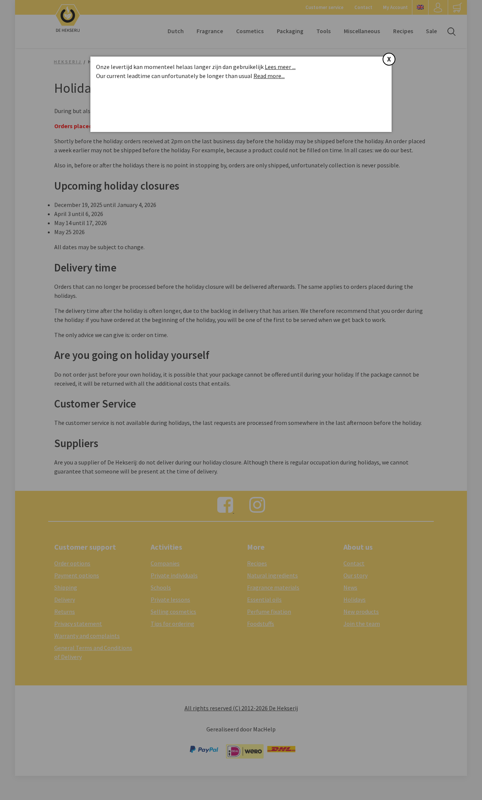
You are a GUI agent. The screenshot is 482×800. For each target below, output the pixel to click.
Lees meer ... (280, 66)
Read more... (269, 76)
